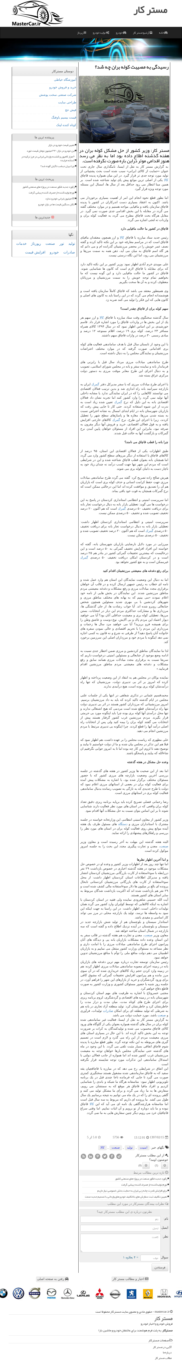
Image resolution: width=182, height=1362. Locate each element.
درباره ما (167, 1352)
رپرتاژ (80, 33)
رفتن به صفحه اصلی (51, 1279)
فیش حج (70, 110)
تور (61, 243)
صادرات (108, 1010)
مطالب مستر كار (163, 1358)
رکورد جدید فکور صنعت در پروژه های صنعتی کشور (141, 1178)
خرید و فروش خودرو (62, 87)
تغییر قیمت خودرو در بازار (61, 145)
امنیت (143, 1147)
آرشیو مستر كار (141, 33)
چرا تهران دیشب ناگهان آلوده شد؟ (57, 166)
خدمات (21, 243)
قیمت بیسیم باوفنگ (63, 117)
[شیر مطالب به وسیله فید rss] (83, 1156)
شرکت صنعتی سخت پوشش (57, 94)
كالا (166, 180)
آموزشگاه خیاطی (65, 79)
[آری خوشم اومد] (164, 1165)
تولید (130, 1147)
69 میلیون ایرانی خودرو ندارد (60, 198)
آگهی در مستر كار (162, 1347)
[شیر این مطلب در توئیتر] (105, 1156)
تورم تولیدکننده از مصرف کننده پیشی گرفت (144, 1184)
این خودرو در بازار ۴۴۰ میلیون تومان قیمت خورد (51, 150)
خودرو (119, 33)
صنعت (164, 846)
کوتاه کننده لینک (66, 125)
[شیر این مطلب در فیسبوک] (112, 1156)
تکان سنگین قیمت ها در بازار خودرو (56, 204)
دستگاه (122, 824)
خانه (161, 33)
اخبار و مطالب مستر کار (129, 1279)
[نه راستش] (146, 1165)
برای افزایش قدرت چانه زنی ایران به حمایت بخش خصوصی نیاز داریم (132, 1190)
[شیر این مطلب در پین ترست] (98, 1156)
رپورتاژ (36, 243)
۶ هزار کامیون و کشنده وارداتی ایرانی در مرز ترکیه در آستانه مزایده (48, 158)
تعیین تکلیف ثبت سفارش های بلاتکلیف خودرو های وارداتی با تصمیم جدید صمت (126, 1196)
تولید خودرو (99, 33)
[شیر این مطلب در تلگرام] (119, 1156)
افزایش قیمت (35, 252)
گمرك (95, 384)
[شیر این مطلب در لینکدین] (90, 1156)
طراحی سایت (67, 102)
